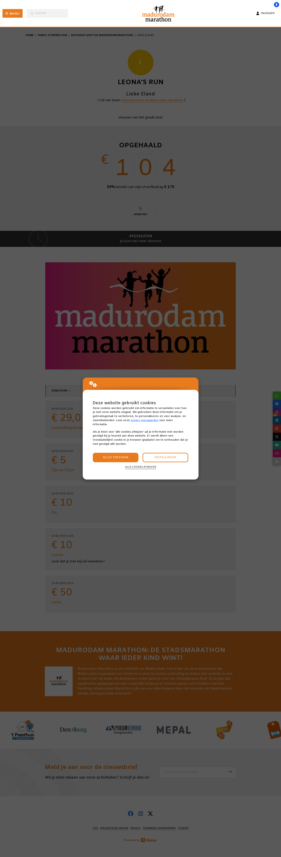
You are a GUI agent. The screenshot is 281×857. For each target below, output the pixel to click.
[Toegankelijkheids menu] (276, 4)
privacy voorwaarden (144, 420)
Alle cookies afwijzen (140, 467)
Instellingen (165, 457)
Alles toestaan (115, 457)
